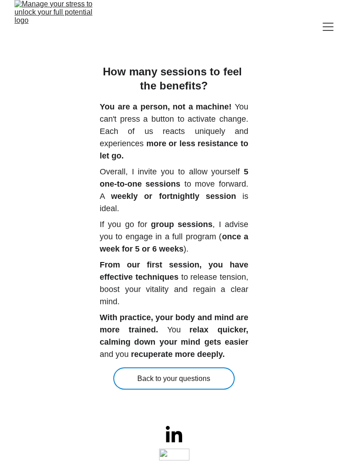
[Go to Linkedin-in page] (174, 434)
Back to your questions (173, 378)
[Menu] (328, 27)
